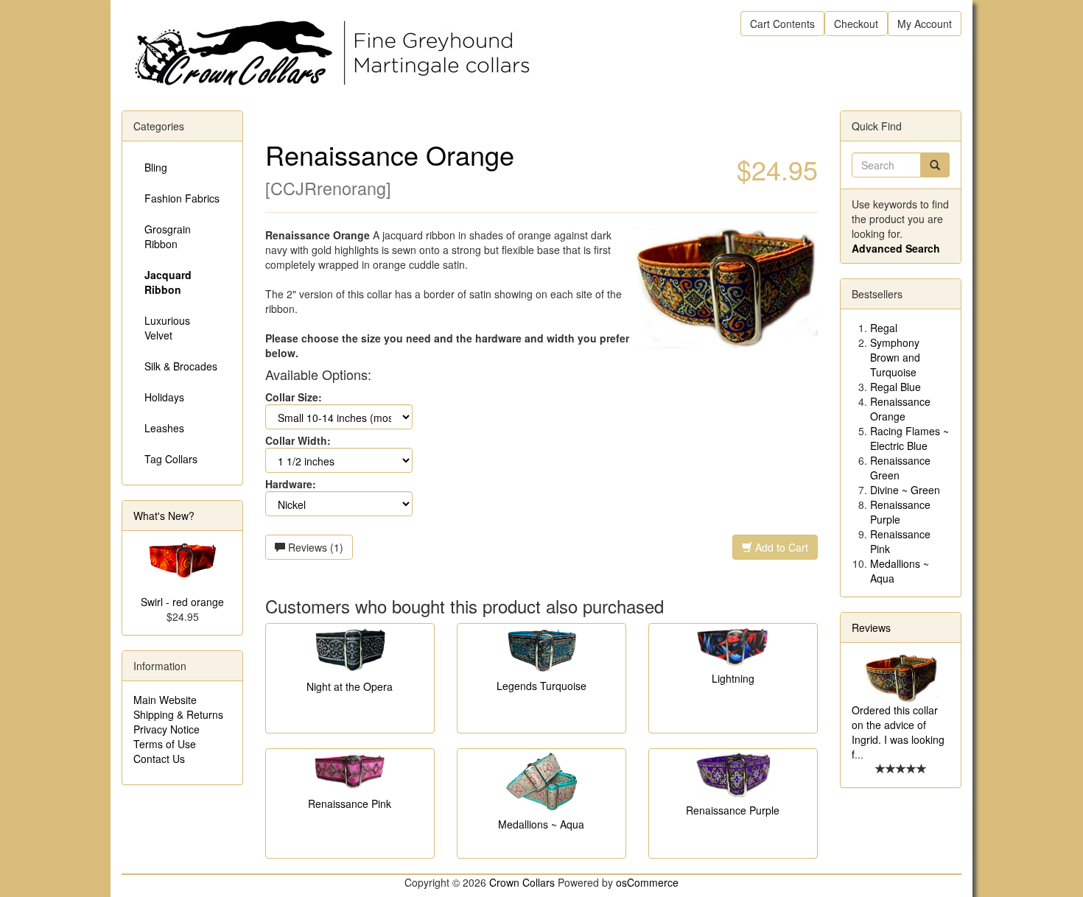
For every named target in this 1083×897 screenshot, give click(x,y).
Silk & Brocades (180, 366)
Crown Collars (522, 882)
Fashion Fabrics (182, 198)
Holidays (164, 397)
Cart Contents (782, 23)
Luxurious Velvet (167, 327)
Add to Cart (780, 547)
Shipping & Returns (178, 714)
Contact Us (159, 758)
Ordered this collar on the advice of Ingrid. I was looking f (898, 732)
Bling (155, 167)
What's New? (163, 515)
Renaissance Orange (900, 408)
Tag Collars (170, 458)
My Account (924, 23)
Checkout (856, 23)
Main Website (165, 699)
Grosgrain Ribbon (167, 236)
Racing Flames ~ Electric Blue (909, 438)
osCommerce (647, 882)
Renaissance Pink (349, 803)
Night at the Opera (349, 686)
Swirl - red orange (182, 601)
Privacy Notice (166, 729)
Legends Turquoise (541, 685)
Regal (883, 327)
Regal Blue (895, 386)
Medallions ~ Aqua (541, 824)
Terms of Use (164, 743)
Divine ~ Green (905, 489)
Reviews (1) (314, 547)
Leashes (164, 428)
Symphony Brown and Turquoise (895, 357)
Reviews (871, 627)
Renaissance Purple (732, 810)
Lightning (733, 678)
